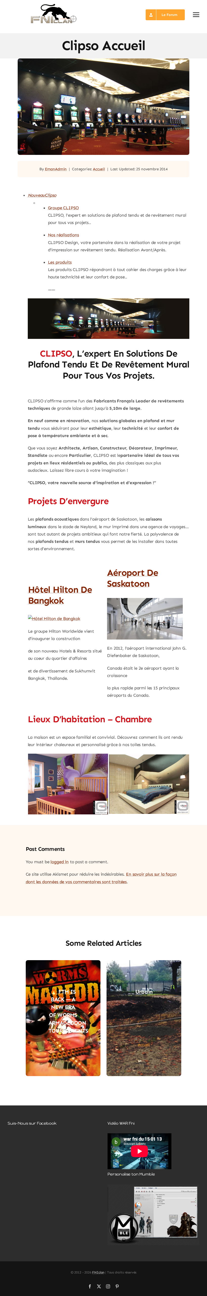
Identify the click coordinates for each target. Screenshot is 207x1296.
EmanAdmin (56, 169)
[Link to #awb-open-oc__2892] (196, 14)
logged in (59, 861)
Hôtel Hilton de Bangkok (60, 595)
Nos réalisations (63, 234)
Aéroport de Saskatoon (132, 578)
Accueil (99, 169)
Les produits (60, 262)
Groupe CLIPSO (63, 207)
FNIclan (98, 1272)
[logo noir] (53, 5)
